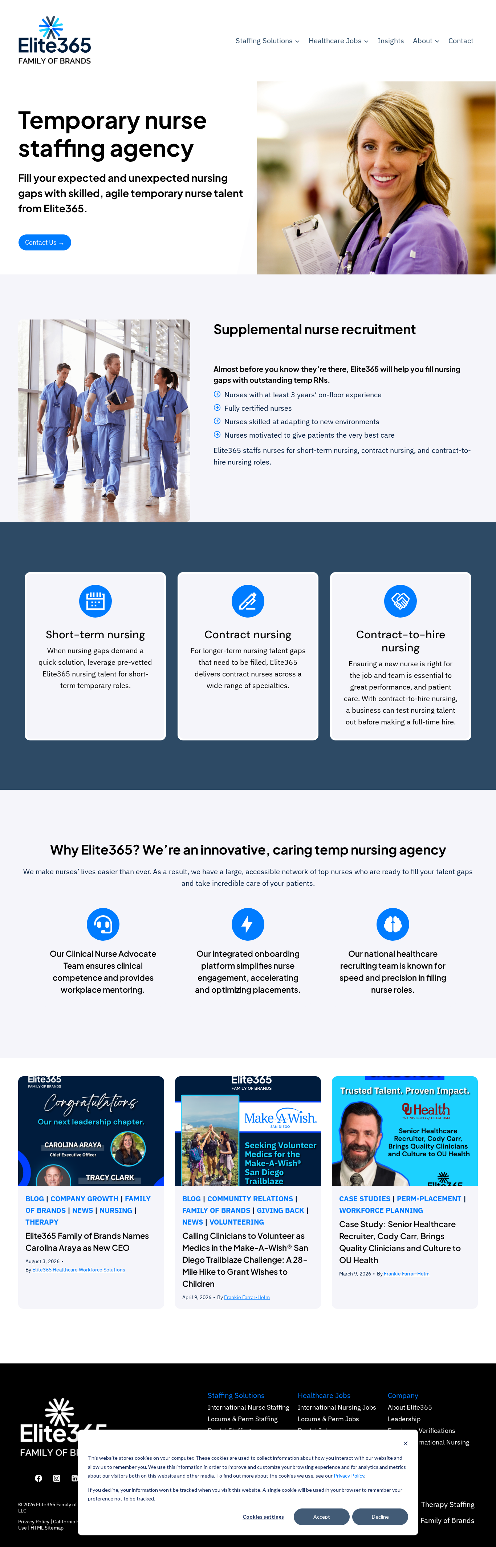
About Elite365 (410, 1407)
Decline (380, 1517)
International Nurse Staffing (248, 1407)
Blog (34, 1199)
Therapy (41, 1222)
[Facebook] (38, 1478)
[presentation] (91, 1131)
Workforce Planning (381, 1210)
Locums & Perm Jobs (328, 1419)
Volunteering (237, 1222)
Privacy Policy (349, 1475)
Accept (321, 1517)
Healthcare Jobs (324, 1395)
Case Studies (364, 1199)
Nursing (115, 1210)
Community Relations (250, 1199)
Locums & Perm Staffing (243, 1419)
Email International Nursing (428, 1442)
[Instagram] (56, 1478)
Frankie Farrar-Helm (247, 1297)
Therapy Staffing (448, 1504)
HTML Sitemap (47, 1527)
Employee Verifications (421, 1430)
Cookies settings (263, 1517)
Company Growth (84, 1199)
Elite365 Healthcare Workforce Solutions (78, 1269)
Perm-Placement (429, 1199)
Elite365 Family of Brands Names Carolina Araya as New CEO (87, 1241)
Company (403, 1395)
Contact (460, 40)
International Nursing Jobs (337, 1407)
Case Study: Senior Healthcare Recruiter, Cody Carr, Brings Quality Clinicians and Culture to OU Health (400, 1242)
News (82, 1210)
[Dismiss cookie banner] (405, 1444)
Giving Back (280, 1210)
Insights (391, 40)
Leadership (404, 1419)
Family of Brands (216, 1210)
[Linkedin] (75, 1478)
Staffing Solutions (236, 1395)
